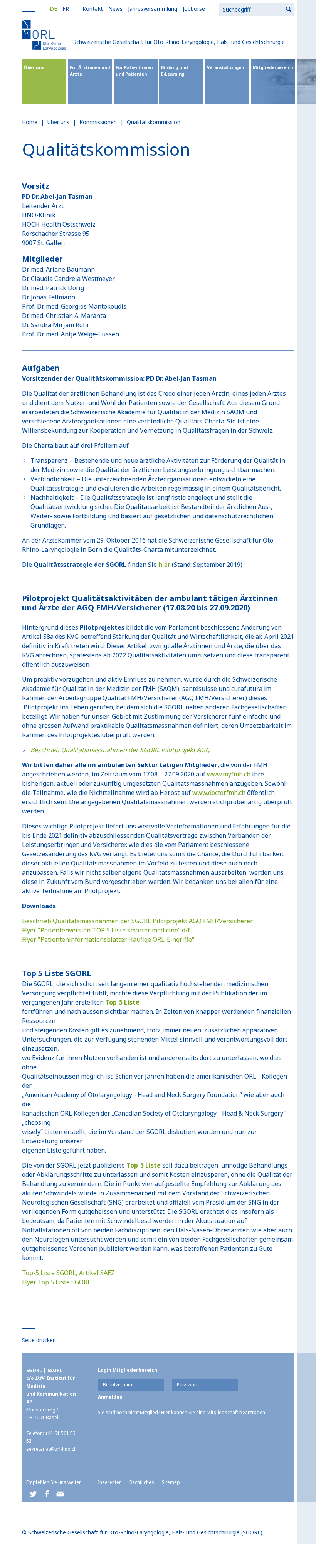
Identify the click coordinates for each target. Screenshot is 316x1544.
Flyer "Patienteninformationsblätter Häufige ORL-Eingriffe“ (108, 939)
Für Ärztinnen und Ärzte (90, 70)
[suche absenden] (289, 9)
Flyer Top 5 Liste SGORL (56, 1282)
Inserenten (110, 1482)
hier (164, 564)
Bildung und (174, 70)
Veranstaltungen (225, 67)
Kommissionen (98, 122)
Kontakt (92, 8)
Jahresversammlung (152, 8)
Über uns (34, 67)
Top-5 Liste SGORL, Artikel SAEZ (68, 1272)
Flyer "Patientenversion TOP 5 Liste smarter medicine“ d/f (106, 930)
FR (65, 8)
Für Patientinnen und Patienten (134, 70)
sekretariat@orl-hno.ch (51, 1449)
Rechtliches (141, 1482)
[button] (33, 1494)
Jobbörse (194, 8)
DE (53, 8)
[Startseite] (45, 34)
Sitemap (171, 1482)
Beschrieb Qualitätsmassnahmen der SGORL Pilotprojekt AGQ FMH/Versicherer (137, 921)
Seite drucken (39, 1340)
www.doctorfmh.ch (218, 792)
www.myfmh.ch (228, 774)
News (115, 8)
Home (29, 122)
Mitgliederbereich (273, 67)
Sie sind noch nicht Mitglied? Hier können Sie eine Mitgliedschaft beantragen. (182, 1412)
